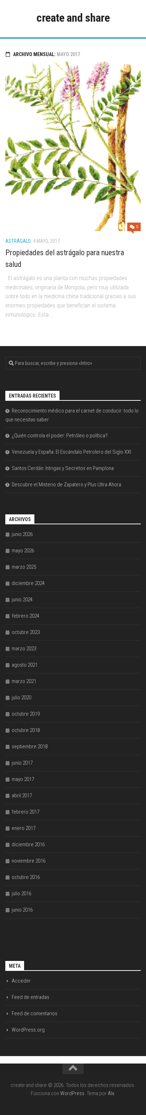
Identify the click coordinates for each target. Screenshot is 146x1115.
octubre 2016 (26, 877)
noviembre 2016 (28, 861)
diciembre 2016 (28, 844)
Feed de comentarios (34, 1013)
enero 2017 (23, 828)
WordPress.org (28, 1030)
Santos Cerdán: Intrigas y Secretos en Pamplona (63, 468)
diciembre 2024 (28, 583)
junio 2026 (22, 534)
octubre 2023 (26, 632)
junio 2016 (22, 910)
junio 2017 (22, 763)
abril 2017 (22, 795)
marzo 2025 (24, 567)
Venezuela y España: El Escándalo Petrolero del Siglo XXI (71, 452)
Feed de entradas (30, 997)
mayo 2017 (23, 779)
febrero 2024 (25, 616)
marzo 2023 (24, 648)
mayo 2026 (23, 550)
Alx (111, 1093)
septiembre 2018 (29, 746)
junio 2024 (22, 599)
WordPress (72, 1093)
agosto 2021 (25, 665)
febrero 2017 (25, 812)
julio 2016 (21, 893)
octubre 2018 (26, 730)
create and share (73, 17)
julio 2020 (21, 697)
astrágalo (18, 241)
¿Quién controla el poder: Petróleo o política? (60, 435)
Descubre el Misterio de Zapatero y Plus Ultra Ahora (66, 484)
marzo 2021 (24, 681)
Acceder (21, 981)
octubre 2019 (26, 714)
